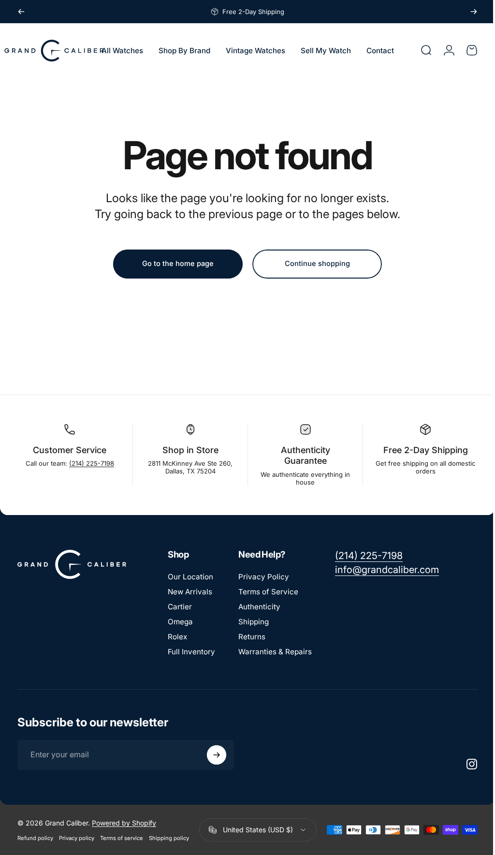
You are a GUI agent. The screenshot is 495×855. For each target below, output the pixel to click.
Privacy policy (76, 838)
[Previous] (21, 11)
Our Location (190, 576)
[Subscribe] (216, 755)
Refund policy (35, 838)
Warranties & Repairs (275, 651)
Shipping (253, 621)
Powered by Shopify (124, 823)
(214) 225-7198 (90, 463)
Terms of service (121, 838)
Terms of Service (268, 591)
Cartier (180, 606)
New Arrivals (190, 591)
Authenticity (259, 606)
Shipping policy (169, 838)
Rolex (177, 636)
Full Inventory (191, 651)
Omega (180, 621)
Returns (251, 636)
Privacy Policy (263, 576)
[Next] (473, 11)
